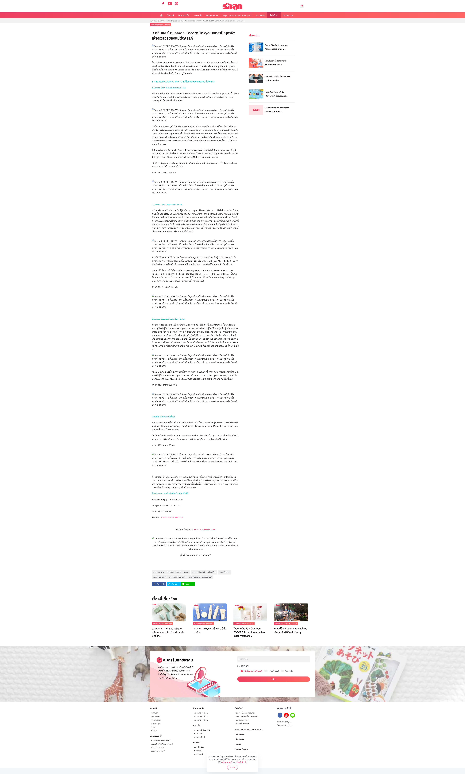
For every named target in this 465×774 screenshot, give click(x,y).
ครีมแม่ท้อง (212, 572)
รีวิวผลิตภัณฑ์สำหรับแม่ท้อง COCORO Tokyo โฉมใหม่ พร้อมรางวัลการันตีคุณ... (249, 632)
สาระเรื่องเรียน (199, 750)
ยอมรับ (232, 767)
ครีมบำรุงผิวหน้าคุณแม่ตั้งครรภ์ (200, 577)
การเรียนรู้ (260, 15)
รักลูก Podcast (212, 15)
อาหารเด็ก (198, 15)
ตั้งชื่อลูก (154, 730)
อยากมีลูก (154, 713)
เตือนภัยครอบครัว (157, 747)
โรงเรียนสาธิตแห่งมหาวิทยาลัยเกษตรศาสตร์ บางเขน (277, 109)
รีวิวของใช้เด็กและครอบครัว (175, 21)
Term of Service (284, 725)
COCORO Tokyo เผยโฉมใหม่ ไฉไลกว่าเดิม (209, 630)
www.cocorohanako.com (172, 517)
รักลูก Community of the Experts (237, 15)
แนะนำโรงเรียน (199, 747)
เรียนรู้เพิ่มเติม (241, 762)
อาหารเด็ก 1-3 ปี (199, 733)
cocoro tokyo (158, 572)
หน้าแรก (153, 21)
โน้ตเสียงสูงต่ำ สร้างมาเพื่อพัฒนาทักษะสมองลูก (275, 62)
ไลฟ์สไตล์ (273, 15)
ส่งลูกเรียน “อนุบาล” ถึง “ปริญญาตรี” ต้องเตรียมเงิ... (276, 94)
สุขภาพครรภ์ (155, 716)
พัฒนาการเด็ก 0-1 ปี (201, 713)
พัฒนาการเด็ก (184, 15)
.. (290, 721)
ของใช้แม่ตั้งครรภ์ (198, 572)
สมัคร (273, 679)
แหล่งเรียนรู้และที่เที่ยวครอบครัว (286, 624)
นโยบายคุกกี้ (227, 762)
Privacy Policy (283, 721)
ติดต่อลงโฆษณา (241, 749)
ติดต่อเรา (238, 744)
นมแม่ (153, 727)
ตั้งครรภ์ (170, 15)
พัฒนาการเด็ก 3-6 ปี (201, 720)
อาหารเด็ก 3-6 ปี (199, 737)
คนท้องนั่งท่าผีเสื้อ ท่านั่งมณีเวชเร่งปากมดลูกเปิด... (277, 78)
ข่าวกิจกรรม (288, 15)
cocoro (186, 572)
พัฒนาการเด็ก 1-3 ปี (201, 716)
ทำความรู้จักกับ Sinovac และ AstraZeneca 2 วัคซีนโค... (276, 47)
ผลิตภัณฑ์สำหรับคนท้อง (177, 577)
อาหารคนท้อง (156, 720)
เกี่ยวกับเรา (239, 739)
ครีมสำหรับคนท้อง (159, 577)
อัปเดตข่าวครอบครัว (158, 751)
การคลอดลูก (155, 723)
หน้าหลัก (161, 15)
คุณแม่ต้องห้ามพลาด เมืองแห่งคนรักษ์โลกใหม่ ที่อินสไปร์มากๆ (290, 630)
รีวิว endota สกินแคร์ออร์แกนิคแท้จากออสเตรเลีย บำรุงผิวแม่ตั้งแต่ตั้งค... (168, 632)
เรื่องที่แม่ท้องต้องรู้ (174, 572)
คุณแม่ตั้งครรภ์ (224, 572)
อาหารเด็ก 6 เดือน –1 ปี (202, 730)
